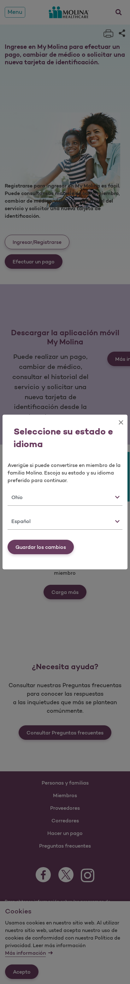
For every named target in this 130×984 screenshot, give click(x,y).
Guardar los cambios (40, 547)
